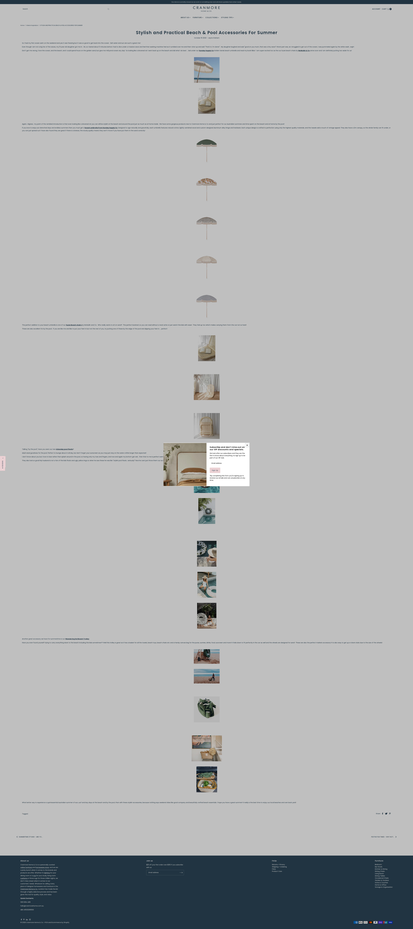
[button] (2, 464)
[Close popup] (247, 445)
